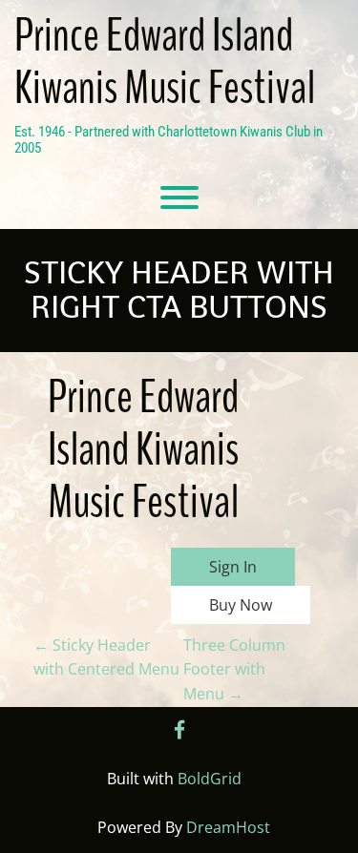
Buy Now (240, 604)
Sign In (233, 566)
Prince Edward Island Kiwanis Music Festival (164, 62)
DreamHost (228, 827)
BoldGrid (210, 778)
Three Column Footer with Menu (234, 669)
